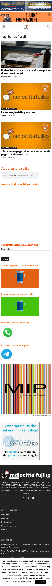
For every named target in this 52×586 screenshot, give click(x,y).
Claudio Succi (6, 76)
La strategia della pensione (18, 112)
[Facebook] (18, 498)
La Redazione (6, 522)
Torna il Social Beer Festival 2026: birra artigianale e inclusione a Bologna (25, 552)
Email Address (6, 249)
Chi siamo (5, 514)
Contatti (4, 530)
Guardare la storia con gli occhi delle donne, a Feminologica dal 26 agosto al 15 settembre (25, 545)
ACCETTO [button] (40, 582)
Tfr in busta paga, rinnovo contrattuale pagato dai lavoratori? (25, 153)
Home (3, 33)
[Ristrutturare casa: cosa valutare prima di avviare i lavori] (26, 54)
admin (3, 115)
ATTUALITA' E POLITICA (9, 109)
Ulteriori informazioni (22, 582)
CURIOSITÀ (5, 66)
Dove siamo (5, 518)
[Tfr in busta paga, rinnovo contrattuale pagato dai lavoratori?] (26, 135)
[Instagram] (23, 498)
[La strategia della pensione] (26, 96)
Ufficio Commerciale (8, 526)
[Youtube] (33, 498)
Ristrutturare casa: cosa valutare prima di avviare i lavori (26, 72)
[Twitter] (28, 498)
